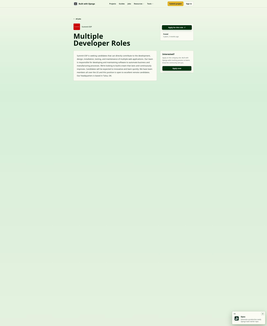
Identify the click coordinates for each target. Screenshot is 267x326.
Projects (112, 4)
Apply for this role (175, 27)
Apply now (177, 68)
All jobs (78, 19)
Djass (243, 317)
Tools (149, 4)
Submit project (175, 4)
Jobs (129, 4)
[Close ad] (262, 313)
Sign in (189, 4)
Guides (122, 4)
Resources (138, 4)
